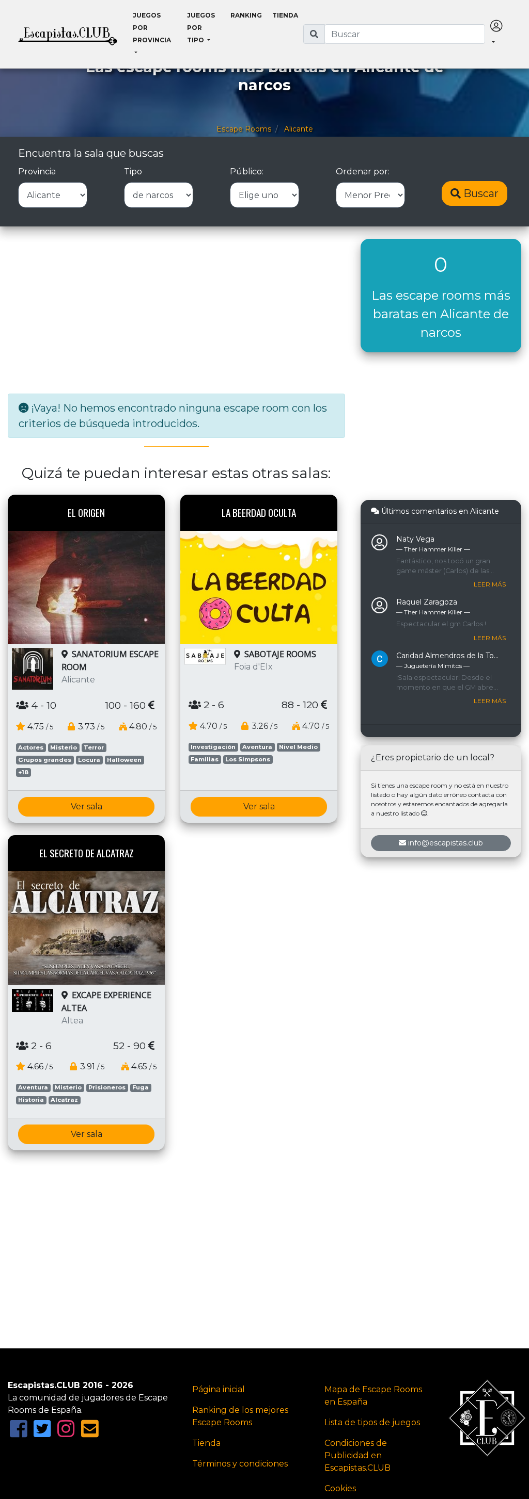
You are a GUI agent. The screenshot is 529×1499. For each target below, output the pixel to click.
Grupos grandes (44, 759)
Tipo (133, 171)
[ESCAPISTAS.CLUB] (67, 34)
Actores (30, 747)
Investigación (213, 747)
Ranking (246, 15)
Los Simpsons (247, 759)
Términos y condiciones (240, 1464)
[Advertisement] (176, 311)
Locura (89, 759)
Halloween (124, 759)
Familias (205, 759)
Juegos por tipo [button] (201, 27)
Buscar (480, 193)
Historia (31, 1099)
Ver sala (86, 806)
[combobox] (405, 34)
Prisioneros (107, 1087)
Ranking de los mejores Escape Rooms (240, 1416)
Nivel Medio (298, 747)
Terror (94, 747)
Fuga (140, 1087)
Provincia (37, 171)
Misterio (63, 747)
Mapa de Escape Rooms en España (373, 1395)
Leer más (490, 584)
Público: (246, 171)
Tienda (285, 15)
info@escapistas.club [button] (445, 843)
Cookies (340, 1488)
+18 (23, 772)
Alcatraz (64, 1099)
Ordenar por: (363, 171)
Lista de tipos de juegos (372, 1422)
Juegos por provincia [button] (152, 27)
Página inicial (218, 1389)
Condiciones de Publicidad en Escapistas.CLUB (357, 1455)
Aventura (257, 747)
